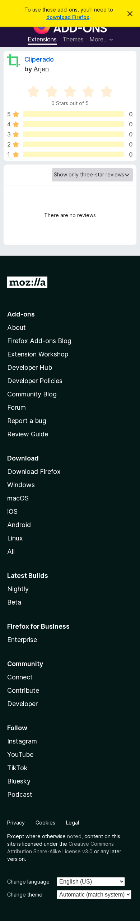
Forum (16, 407)
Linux (15, 538)
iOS (12, 511)
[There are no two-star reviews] (73, 144)
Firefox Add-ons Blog (39, 341)
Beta (14, 602)
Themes (73, 39)
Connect (20, 677)
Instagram (22, 741)
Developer (22, 703)
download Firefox (67, 17)
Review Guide (27, 434)
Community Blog (32, 394)
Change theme (24, 894)
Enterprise (22, 639)
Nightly (18, 589)
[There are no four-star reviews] (73, 124)
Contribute (23, 690)
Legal (72, 822)
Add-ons (21, 314)
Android (19, 525)
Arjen (41, 69)
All (11, 551)
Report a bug (26, 420)
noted (74, 836)
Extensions (42, 39)
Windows (21, 485)
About (16, 327)
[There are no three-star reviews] (73, 134)
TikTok (17, 768)
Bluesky (19, 781)
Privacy (16, 822)
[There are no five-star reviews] (73, 114)
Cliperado (39, 59)
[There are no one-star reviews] (73, 154)
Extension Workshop (37, 354)
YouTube (20, 754)
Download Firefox (34, 471)
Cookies (45, 822)
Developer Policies (34, 381)
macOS (18, 498)
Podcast (19, 794)
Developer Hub (29, 367)
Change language (28, 882)
